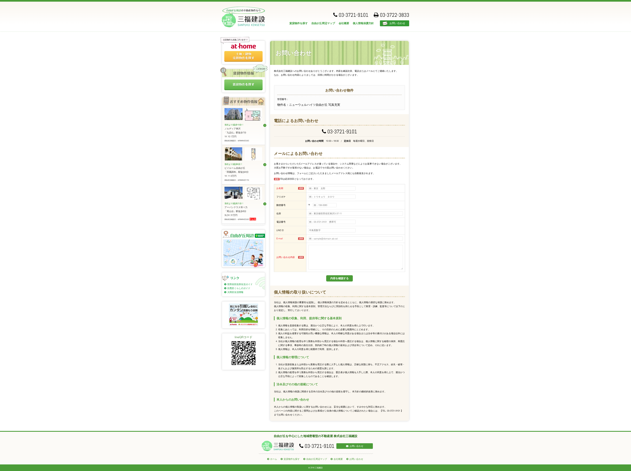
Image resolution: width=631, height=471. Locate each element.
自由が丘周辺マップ (323, 23)
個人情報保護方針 (363, 23)
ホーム (273, 459)
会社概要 (344, 23)
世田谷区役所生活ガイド (240, 284)
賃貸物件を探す (298, 23)
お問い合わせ (397, 23)
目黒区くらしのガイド (238, 288)
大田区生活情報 (235, 292)
